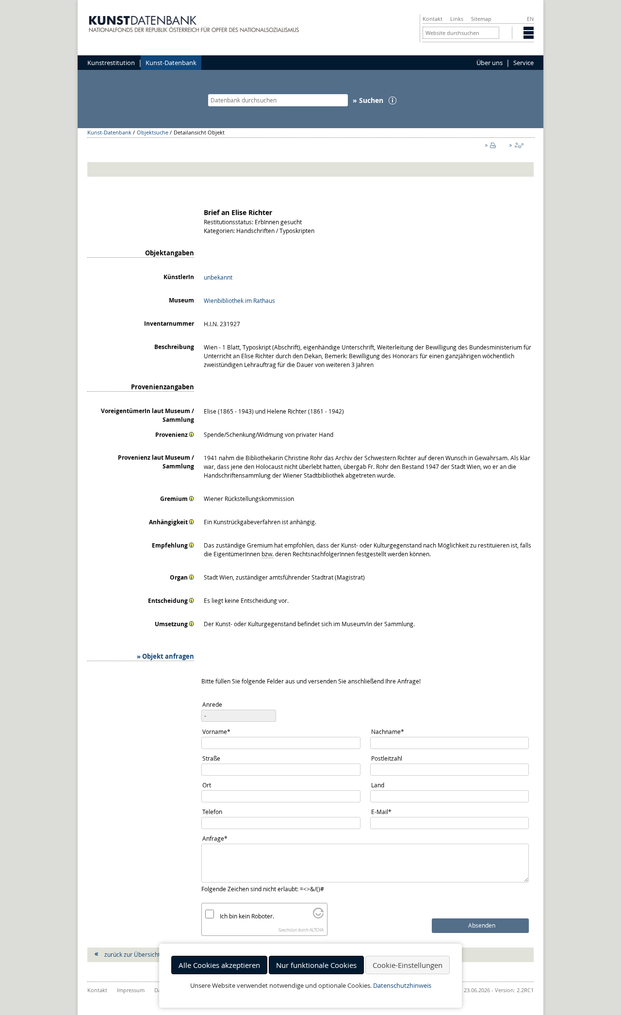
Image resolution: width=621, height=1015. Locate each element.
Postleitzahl (386, 758)
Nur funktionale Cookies (316, 965)
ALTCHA (317, 930)
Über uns (489, 62)
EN (530, 18)
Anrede (212, 704)
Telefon (212, 811)
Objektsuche (152, 132)
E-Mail (384, 811)
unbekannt (218, 277)
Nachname (387, 731)
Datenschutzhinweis (402, 986)
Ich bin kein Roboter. (247, 916)
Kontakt (432, 18)
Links (456, 18)
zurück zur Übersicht (132, 954)
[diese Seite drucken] (492, 147)
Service (523, 62)
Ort (206, 785)
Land (377, 785)
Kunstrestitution (111, 62)
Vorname (216, 731)
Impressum (131, 990)
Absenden (481, 925)
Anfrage (215, 838)
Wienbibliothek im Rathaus (239, 300)
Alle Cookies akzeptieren (219, 965)
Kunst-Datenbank (171, 62)
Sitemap (481, 18)
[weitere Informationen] (191, 434)
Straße (211, 758)
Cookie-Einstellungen (407, 965)
